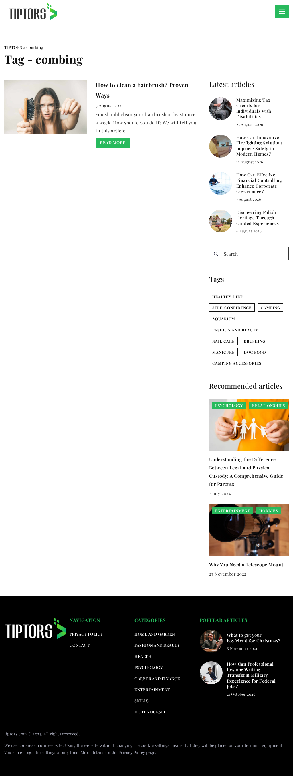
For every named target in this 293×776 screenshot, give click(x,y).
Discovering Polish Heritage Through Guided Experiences (257, 218)
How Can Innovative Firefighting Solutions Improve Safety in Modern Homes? (259, 146)
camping (270, 307)
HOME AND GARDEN (154, 634)
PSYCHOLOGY (148, 667)
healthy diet (227, 296)
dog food (255, 352)
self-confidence (232, 307)
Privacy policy (86, 634)
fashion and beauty (235, 329)
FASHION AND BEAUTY (157, 645)
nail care (223, 341)
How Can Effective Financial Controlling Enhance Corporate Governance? (259, 183)
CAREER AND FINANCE (157, 678)
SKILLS (141, 700)
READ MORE (113, 142)
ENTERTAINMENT (152, 689)
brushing (254, 341)
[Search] (216, 254)
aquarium (223, 318)
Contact (80, 645)
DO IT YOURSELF (151, 712)
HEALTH (142, 656)
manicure (223, 352)
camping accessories (236, 363)
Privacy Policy (131, 752)
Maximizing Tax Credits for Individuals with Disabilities (253, 108)
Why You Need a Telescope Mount (246, 565)
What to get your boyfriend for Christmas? (253, 638)
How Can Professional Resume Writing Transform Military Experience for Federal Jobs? (251, 675)
